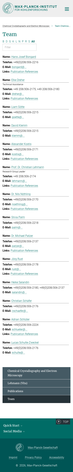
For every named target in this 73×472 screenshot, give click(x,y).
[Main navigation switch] (66, 9)
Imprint (13, 457)
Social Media (12, 431)
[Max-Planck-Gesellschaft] (21, 448)
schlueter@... (19, 329)
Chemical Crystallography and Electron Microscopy (32, 373)
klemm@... (18, 135)
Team (11, 399)
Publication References (24, 71)
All (33, 41)
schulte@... (18, 352)
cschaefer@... (20, 310)
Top (65, 421)
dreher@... (18, 94)
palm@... (17, 227)
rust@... (16, 269)
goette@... (18, 117)
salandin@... (19, 292)
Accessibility (56, 457)
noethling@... (20, 204)
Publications (15, 391)
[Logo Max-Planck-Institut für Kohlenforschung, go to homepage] (30, 8)
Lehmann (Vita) (17, 383)
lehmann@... (19, 181)
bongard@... (19, 67)
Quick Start (11, 425)
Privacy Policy (33, 457)
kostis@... (18, 154)
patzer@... (18, 246)
